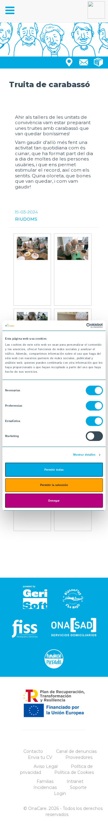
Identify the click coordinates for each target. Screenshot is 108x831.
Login (60, 793)
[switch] (94, 406)
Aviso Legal (46, 766)
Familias (45, 781)
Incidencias (45, 787)
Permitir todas (54, 469)
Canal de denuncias (76, 751)
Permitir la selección (54, 485)
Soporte (78, 787)
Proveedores (78, 757)
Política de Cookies (74, 772)
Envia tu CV (40, 757)
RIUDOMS (26, 219)
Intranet (75, 781)
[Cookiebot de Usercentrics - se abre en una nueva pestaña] (77, 325)
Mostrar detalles (84, 454)
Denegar (54, 500)
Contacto (33, 751)
